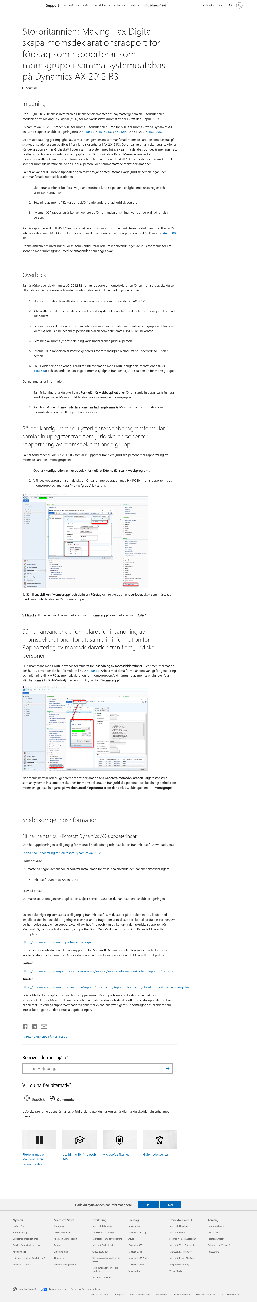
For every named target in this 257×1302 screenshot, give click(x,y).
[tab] (35, 1099)
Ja (148, 1205)
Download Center (62, 1232)
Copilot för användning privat (27, 1245)
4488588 (88, 131)
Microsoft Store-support (65, 1238)
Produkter (101, 5)
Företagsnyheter (216, 1238)
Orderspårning (61, 1251)
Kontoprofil (59, 1225)
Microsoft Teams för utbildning (107, 1238)
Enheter (118, 5)
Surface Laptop (20, 1232)
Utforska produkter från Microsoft (29, 1258)
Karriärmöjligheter (217, 1225)
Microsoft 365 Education (104, 1245)
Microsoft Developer (179, 1225)
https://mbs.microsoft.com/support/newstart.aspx (56, 942)
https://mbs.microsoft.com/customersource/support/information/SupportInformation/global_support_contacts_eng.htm (105, 987)
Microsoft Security (137, 1232)
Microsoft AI (134, 1225)
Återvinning (59, 1258)
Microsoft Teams (136, 1264)
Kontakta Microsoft (100, 1294)
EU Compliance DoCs (206, 1294)
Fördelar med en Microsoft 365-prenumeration (33, 1159)
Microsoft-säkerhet (116, 1154)
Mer (133, 5)
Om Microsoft (214, 1232)
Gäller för (31, 88)
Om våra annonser (182, 1294)
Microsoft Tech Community (182, 1245)
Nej (170, 1205)
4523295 (154, 131)
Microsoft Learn (177, 1232)
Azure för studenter (101, 1277)
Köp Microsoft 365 (155, 5)
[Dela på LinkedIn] (32, 1025)
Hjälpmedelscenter (155, 1154)
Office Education (100, 1251)
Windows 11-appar (22, 1264)
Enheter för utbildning (103, 1232)
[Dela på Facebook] (25, 1025)
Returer (57, 1245)
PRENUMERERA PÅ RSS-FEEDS (46, 1036)
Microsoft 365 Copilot (139, 1258)
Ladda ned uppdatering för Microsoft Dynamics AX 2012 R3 (63, 852)
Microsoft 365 (70, 5)
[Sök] (168, 1068)
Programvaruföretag (179, 1264)
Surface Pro (18, 1225)
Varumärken (161, 1294)
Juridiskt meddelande (139, 1294)
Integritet (119, 1294)
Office (86, 5)
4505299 (121, 131)
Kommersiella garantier (65, 1264)
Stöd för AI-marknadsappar (182, 1238)
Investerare (213, 1251)
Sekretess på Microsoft (219, 1245)
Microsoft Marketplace (180, 1251)
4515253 (104, 131)
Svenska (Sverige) (27, 1288)
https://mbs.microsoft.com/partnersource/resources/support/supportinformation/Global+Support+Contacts (97, 971)
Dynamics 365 (135, 1245)
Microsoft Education (102, 1225)
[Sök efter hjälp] (229, 5)
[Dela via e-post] (42, 1025)
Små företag (134, 1270)
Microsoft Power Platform (181, 1258)
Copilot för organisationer (25, 1238)
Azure (131, 1238)
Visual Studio (175, 1270)
